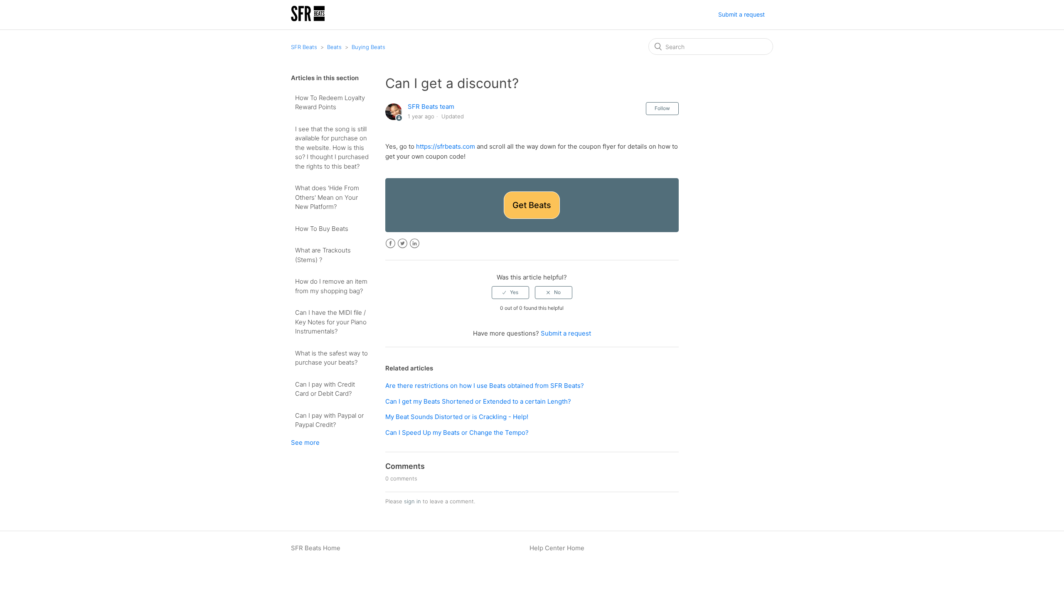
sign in (412, 501)
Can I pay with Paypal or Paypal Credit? (329, 420)
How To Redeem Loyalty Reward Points (330, 102)
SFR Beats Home (315, 548)
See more (305, 442)
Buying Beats (368, 47)
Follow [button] (662, 108)
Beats (334, 47)
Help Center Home (557, 548)
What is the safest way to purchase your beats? (331, 358)
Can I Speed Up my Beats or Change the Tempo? (457, 432)
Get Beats (531, 205)
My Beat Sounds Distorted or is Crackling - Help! (456, 417)
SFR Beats (304, 47)
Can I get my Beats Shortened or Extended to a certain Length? (478, 401)
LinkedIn (414, 243)
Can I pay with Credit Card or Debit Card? (325, 389)
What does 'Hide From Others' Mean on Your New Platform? (327, 197)
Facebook (390, 243)
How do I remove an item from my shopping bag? (331, 286)
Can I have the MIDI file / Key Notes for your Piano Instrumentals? (331, 322)
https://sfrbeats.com (445, 146)
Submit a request (741, 14)
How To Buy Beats (321, 229)
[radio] (510, 292)
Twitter (402, 243)
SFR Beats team (431, 106)
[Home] (308, 19)
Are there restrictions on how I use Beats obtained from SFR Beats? (484, 386)
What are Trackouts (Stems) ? (323, 255)
